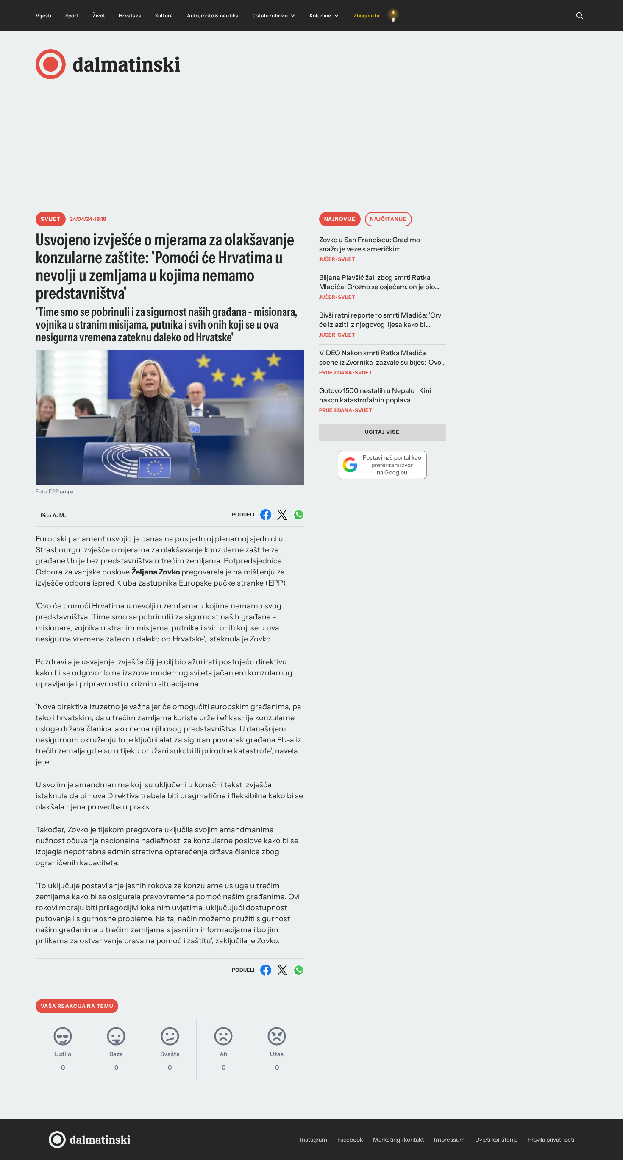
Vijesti (44, 15)
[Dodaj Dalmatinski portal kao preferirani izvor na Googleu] (382, 465)
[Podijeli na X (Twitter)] (282, 515)
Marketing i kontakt (398, 1139)
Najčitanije (388, 219)
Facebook (350, 1139)
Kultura (164, 15)
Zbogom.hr (367, 15)
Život (98, 15)
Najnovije (340, 219)
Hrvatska (130, 15)
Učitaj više (382, 432)
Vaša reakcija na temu (77, 1006)
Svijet (51, 219)
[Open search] (579, 15)
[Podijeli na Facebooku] (265, 514)
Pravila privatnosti (551, 1139)
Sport (72, 15)
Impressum (449, 1139)
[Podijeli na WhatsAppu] (298, 514)
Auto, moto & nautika (213, 15)
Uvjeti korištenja (496, 1139)
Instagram (313, 1139)
